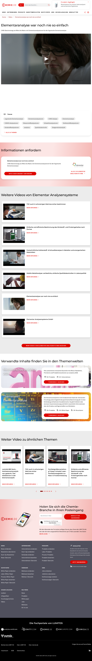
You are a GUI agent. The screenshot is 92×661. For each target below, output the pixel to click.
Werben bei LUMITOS (7, 645)
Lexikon (3, 593)
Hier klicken (52, 523)
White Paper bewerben (8, 580)
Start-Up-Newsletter (7, 555)
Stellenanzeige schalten (49, 577)
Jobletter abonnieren (48, 574)
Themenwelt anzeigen (56, 382)
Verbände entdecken (28, 555)
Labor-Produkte (47, 552)
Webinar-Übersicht (27, 577)
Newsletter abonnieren (75, 517)
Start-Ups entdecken (28, 552)
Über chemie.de (33, 645)
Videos (3, 602)
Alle (20, 5)
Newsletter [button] (73, 12)
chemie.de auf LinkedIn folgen (80, 566)
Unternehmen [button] (12, 12)
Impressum (4, 650)
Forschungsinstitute (7, 599)
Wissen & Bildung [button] (61, 12)
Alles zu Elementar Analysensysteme (77, 172)
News (23, 593)
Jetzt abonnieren (78, 562)
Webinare (24, 605)
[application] (46, 59)
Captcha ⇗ (57, 524)
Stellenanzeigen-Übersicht (50, 580)
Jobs (23, 602)
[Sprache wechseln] (88, 12)
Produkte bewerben (48, 557)
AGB (12, 650)
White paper (25, 599)
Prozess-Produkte (47, 555)
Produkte (24, 596)
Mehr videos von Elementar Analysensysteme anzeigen (46, 345)
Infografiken (5, 596)
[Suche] (49, 5)
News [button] (4, 12)
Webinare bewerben (28, 574)
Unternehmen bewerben (29, 557)
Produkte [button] (21, 12)
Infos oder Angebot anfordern (20, 173)
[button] (46, 59)
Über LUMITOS (21, 645)
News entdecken (6, 549)
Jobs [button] (52, 12)
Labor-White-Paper (7, 574)
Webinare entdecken (28, 571)
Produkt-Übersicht (48, 560)
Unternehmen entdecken (29, 549)
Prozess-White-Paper (7, 577)
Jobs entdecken (47, 571)
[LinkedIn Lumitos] (89, 650)
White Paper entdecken (8, 571)
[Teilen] (85, 12)
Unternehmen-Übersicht (29, 560)
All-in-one (25, 607)
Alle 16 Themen (11, 132)
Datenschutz (21, 650)
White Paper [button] (45, 12)
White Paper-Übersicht (8, 583)
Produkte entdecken (48, 549)
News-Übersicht (6, 557)
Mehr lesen (43, 534)
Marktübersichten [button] (33, 12)
